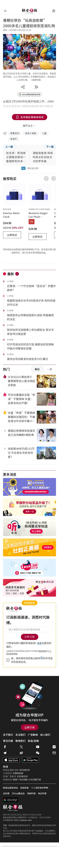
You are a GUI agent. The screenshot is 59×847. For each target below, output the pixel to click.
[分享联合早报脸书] (5, 747)
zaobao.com (26, 820)
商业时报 (42, 793)
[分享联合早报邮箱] (54, 753)
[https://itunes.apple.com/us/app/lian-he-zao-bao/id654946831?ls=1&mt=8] (11, 759)
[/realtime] (17, 274)
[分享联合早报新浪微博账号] (21, 753)
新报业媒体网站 (10, 787)
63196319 (25, 769)
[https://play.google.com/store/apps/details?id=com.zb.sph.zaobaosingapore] (30, 759)
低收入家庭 (30, 133)
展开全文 (28, 125)
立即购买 (12, 235)
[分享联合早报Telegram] (5, 753)
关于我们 (8, 734)
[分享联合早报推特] (21, 747)
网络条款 (24, 787)
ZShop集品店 (18, 793)
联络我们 (20, 741)
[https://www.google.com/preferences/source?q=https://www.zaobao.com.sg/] (10, 799)
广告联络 (33, 734)
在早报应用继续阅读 (32, 117)
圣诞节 (13, 138)
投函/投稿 (33, 741)
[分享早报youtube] (37, 747)
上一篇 (9, 146)
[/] (29, 11)
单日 (37, 369)
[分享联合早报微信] (37, 753)
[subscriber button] (53, 11)
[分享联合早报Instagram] (54, 747)
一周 (49, 369)
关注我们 (20, 734)
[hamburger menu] (5, 11)
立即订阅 (29, 727)
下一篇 (50, 146)
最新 (10, 273)
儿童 (44, 133)
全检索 (6, 793)
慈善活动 (14, 133)
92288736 (36, 779)
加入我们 (45, 734)
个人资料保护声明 (39, 787)
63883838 (18, 773)
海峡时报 (31, 793)
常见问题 (8, 741)
